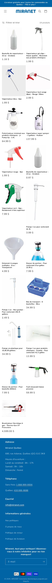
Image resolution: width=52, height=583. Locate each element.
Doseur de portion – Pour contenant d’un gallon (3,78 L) (36, 265)
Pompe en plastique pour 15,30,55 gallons (12, 349)
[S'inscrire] (44, 561)
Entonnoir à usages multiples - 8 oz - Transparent (10, 265)
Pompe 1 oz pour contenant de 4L (37, 228)
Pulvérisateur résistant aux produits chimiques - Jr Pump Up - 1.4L (13, 135)
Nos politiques (11, 520)
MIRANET (15, 579)
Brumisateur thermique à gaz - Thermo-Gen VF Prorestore (12, 425)
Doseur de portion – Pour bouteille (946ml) (12, 388)
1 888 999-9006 (24, 484)
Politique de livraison (15, 539)
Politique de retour (14, 533)
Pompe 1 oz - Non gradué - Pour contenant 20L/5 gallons (13, 312)
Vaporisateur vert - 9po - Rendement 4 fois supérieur (13, 209)
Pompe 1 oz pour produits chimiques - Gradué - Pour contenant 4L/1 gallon (37, 350)
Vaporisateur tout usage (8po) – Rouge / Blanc (36, 93)
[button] (5, 11)
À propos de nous (13, 526)
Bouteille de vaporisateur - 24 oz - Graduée (37, 173)
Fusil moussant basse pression (35, 388)
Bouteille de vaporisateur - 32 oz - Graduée (13, 54)
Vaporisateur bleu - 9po (12, 99)
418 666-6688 (21, 490)
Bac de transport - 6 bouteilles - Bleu (34, 303)
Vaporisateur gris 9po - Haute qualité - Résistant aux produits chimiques (36, 55)
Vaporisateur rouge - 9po (12, 172)
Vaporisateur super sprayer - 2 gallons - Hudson (37, 134)
